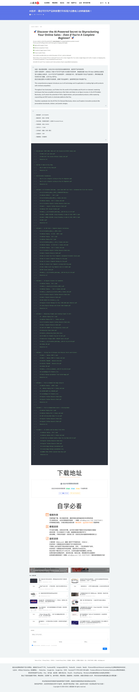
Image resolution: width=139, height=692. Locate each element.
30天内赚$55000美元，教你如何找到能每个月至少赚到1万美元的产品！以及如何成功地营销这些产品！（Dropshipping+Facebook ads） (94, 622)
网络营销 (54, 3)
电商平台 (73, 3)
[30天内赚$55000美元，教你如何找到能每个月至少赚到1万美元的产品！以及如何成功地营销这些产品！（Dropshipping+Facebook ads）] (75, 623)
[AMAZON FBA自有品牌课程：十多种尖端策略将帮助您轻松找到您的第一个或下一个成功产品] (75, 581)
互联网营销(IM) (83, 610)
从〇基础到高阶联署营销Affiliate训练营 (48, 593)
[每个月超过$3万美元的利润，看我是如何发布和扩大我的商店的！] (33, 581)
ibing (32, 14)
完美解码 (44, 136)
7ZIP (43, 133)
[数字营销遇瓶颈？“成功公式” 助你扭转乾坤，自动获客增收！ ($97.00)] (75, 615)
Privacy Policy (46, 660)
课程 (34, 14)
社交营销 (47, 3)
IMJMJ (47, 124)
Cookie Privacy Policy (61, 660)
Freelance (40, 610)
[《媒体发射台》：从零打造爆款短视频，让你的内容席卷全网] (75, 586)
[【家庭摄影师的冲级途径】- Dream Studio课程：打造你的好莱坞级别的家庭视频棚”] (75, 609)
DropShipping (82, 624)
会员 (80, 3)
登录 (102, 2)
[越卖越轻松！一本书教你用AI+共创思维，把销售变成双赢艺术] (33, 621)
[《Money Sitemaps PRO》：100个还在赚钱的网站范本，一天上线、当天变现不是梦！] (33, 614)
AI (80, 589)
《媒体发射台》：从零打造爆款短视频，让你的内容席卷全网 (94, 586)
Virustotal (56, 121)
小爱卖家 (71, 686)
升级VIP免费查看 (76, 493)
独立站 (62, 3)
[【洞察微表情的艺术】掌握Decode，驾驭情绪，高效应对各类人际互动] (75, 594)
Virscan (61, 121)
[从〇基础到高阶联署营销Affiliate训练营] (33, 595)
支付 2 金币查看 (63, 493)
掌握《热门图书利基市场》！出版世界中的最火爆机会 (93, 600)
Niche (81, 603)
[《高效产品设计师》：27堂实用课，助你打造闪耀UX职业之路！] (33, 586)
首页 (37, 26)
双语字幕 (87, 3)
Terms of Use (38, 660)
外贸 (68, 3)
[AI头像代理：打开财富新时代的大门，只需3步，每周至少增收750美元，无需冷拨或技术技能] (33, 601)
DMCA (52, 660)
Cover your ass (41, 589)
